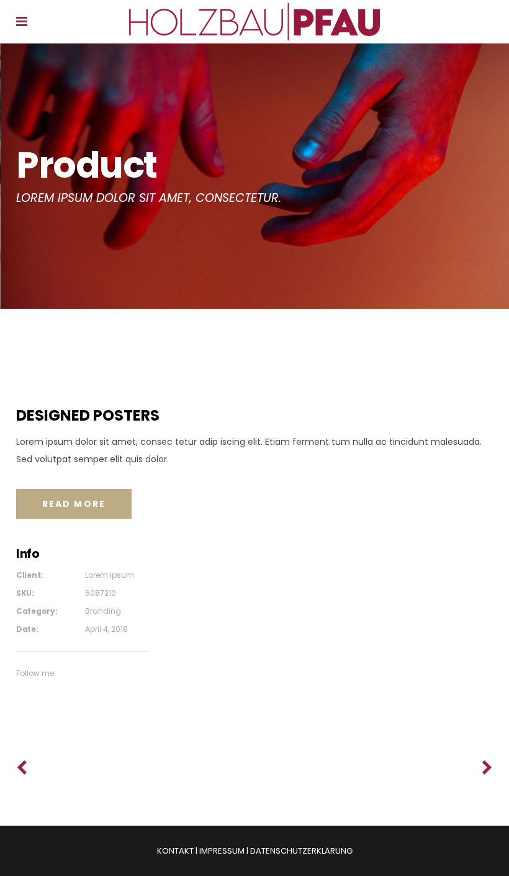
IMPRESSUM (222, 851)
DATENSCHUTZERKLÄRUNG (301, 851)
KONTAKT (175, 851)
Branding (103, 611)
